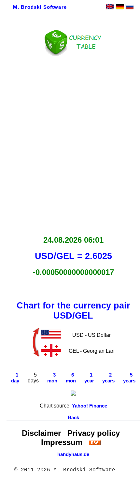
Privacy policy (93, 433)
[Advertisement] (70, 144)
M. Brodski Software (40, 7)
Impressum (61, 442)
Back (73, 417)
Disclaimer (41, 433)
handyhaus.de (73, 454)
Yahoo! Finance (89, 405)
